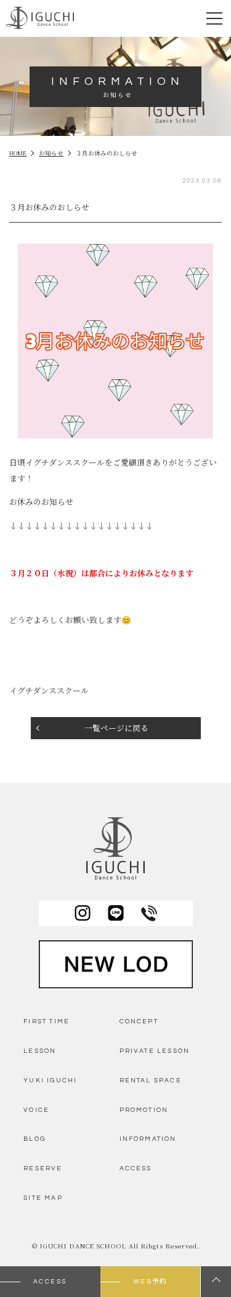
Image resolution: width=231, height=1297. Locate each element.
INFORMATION (148, 1138)
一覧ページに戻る (116, 728)
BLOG (34, 1138)
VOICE (36, 1109)
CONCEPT (139, 1021)
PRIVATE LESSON (155, 1050)
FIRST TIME (46, 1021)
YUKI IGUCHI (50, 1080)
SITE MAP (42, 1197)
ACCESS (136, 1168)
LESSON (39, 1050)
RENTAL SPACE (151, 1080)
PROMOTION (144, 1109)
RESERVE (42, 1168)
